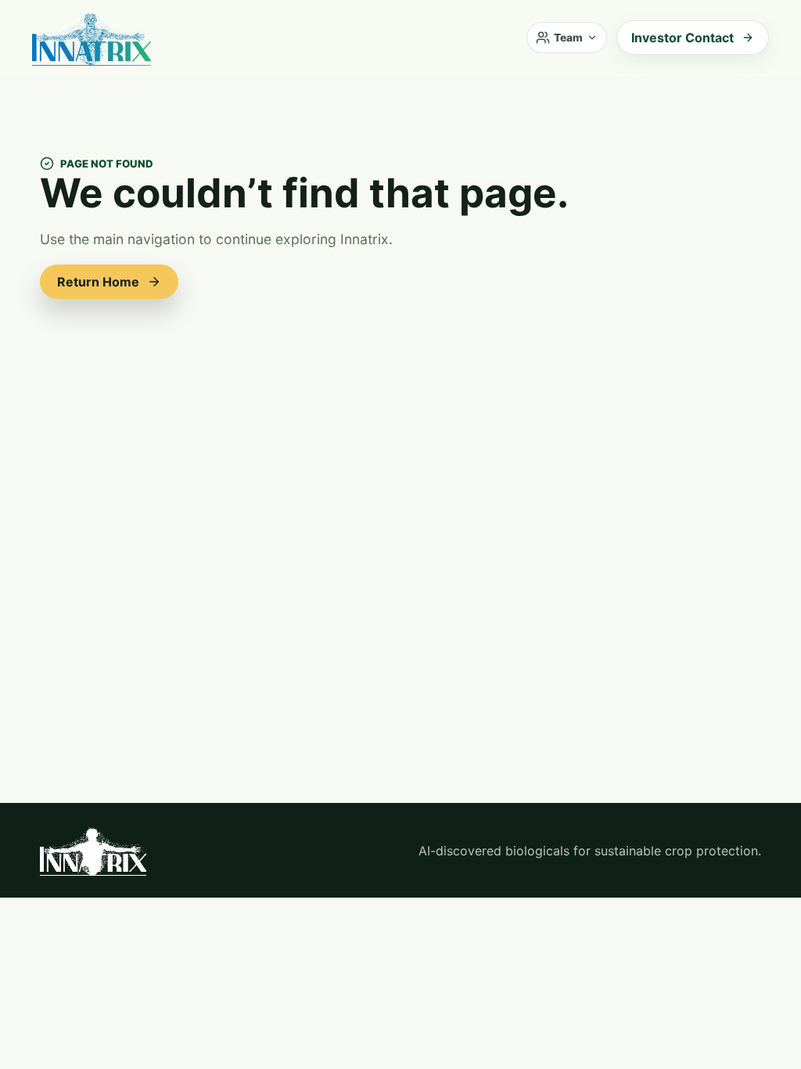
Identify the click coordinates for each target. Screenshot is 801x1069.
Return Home (98, 282)
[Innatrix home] (91, 37)
